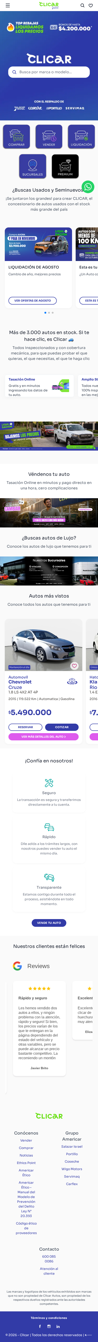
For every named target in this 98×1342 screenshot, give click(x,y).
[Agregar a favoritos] (74, 666)
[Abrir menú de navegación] (8, 5)
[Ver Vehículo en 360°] (72, 681)
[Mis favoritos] (90, 5)
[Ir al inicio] (49, 5)
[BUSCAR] (82, 5)
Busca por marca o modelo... (45, 72)
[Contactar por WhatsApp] (88, 187)
